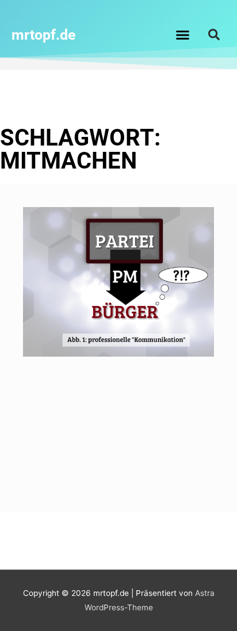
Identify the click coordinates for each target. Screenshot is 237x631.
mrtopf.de (44, 34)
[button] (183, 34)
